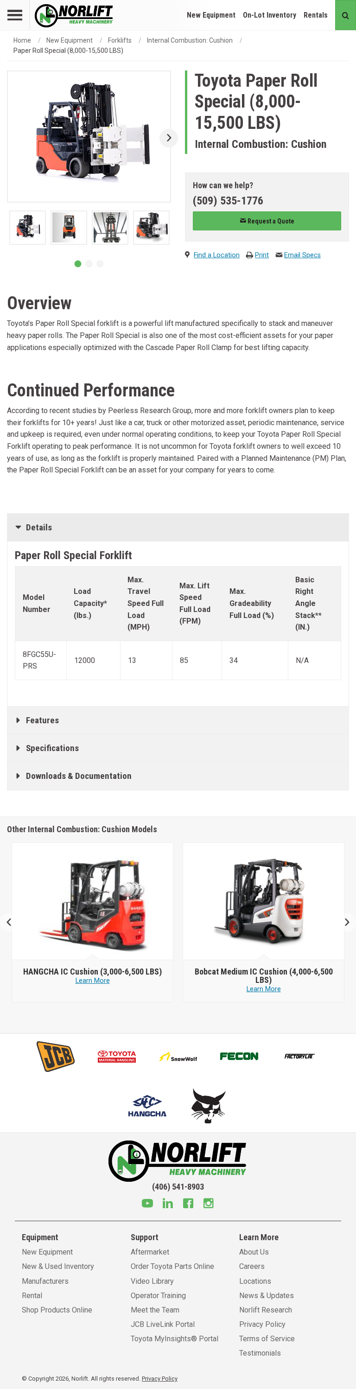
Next (165, 138)
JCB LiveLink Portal (163, 1324)
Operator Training (158, 1295)
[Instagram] (208, 1204)
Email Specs (302, 255)
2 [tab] (89, 263)
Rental (32, 1295)
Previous (13, 922)
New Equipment (211, 15)
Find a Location (217, 255)
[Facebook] (188, 1204)
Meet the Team (155, 1310)
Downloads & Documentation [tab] (79, 776)
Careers (252, 1266)
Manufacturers (45, 1281)
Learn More (93, 981)
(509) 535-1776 (228, 200)
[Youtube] (147, 1204)
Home (22, 40)
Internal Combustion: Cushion (190, 40)
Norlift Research (265, 1310)
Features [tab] (42, 720)
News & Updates (266, 1295)
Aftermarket (150, 1252)
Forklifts (120, 40)
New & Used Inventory (58, 1266)
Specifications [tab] (52, 748)
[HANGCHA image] (92, 902)
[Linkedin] (167, 1204)
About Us (254, 1252)
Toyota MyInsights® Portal (174, 1338)
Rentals (316, 15)
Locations (255, 1281)
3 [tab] (100, 263)
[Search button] (345, 15)
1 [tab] (78, 263)
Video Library (152, 1281)
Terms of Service (267, 1338)
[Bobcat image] (263, 902)
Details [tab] (39, 527)
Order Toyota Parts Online (172, 1266)
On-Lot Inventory (269, 15)
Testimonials (260, 1353)
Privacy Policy (262, 1324)
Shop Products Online (57, 1310)
